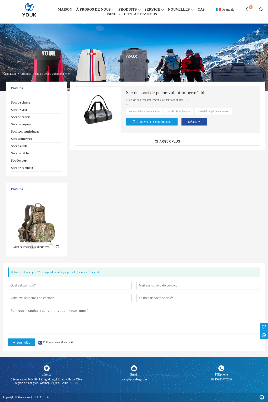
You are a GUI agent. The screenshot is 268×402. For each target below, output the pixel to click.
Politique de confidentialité (58, 342)
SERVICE (152, 9)
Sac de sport (19, 160)
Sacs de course (20, 117)
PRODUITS (128, 9)
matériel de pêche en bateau (213, 111)
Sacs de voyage (21, 124)
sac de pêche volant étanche (144, 111)
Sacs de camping (22, 167)
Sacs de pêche (20, 153)
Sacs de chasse (20, 102)
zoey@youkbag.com (134, 379)
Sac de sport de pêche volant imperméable (166, 92)
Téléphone (221, 374)
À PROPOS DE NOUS (93, 9)
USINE (110, 14)
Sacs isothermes (21, 138)
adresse (46, 374)
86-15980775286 (221, 379)
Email (134, 374)
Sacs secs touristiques (25, 131)
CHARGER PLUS (167, 141)
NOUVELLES (179, 9)
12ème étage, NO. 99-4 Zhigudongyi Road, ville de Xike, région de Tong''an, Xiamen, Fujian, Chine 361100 (47, 381)
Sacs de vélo (19, 109)
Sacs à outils (19, 146)
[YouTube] (261, 397)
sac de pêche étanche (178, 111)
